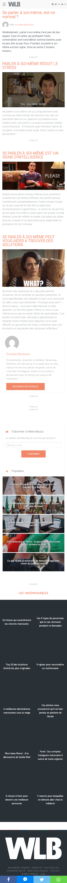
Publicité (37, 868)
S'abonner (33, 454)
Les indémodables (33, 593)
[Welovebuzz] (14, 4)
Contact (55, 871)
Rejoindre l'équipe (19, 868)
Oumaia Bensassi (24, 24)
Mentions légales (38, 871)
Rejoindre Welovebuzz (25, 386)
